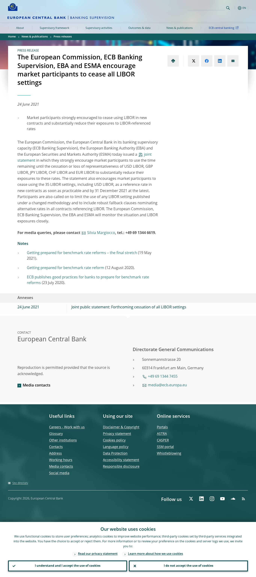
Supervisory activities (98, 28)
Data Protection (115, 453)
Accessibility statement (121, 460)
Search (228, 8)
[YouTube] (222, 498)
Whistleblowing (169, 453)
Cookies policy (114, 440)
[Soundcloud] (232, 498)
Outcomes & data (139, 28)
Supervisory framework (54, 28)
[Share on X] (193, 61)
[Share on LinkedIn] (219, 61)
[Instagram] (211, 498)
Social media (59, 473)
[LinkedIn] (201, 498)
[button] (235, 8)
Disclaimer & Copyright (121, 427)
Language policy (115, 447)
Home (12, 36)
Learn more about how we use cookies (155, 553)
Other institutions (63, 440)
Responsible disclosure (121, 466)
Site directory (20, 483)
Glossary (56, 434)
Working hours (60, 460)
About (20, 28)
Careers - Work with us (67, 427)
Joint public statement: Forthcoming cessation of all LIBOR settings (128, 307)
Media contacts (36, 385)
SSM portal (165, 447)
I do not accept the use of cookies (188, 565)
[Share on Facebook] (206, 61)
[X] (190, 498)
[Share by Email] (233, 61)
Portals (162, 427)
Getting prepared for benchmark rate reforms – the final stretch (82, 253)
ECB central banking (221, 28)
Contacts (56, 447)
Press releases (63, 36)
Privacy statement (117, 434)
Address (55, 453)
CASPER (163, 440)
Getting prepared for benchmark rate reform (65, 268)
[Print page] (173, 61)
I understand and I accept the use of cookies (67, 565)
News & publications (179, 28)
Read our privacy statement (98, 553)
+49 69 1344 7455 (162, 377)
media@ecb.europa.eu (167, 385)
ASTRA (162, 434)
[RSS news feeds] (243, 498)
